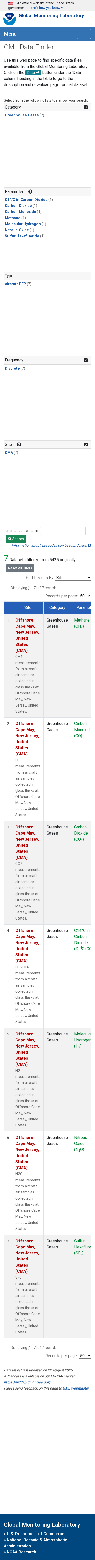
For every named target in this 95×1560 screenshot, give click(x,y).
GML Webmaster (76, 1388)
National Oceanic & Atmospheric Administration (35, 1542)
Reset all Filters (20, 568)
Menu (10, 34)
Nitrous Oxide (17, 230)
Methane (13, 218)
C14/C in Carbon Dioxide (26, 200)
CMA (9, 453)
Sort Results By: (40, 577)
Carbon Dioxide (18, 206)
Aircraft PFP (15, 284)
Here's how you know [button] (44, 8)
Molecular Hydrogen (23, 224)
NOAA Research (21, 1552)
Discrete (12, 368)
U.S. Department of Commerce (35, 1533)
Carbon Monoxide (20, 212)
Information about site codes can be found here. (50, 545)
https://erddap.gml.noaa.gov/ (27, 1382)
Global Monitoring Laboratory (51, 15)
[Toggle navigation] (84, 34)
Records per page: (61, 596)
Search (18, 539)
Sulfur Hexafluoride (22, 236)
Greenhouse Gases (22, 115)
